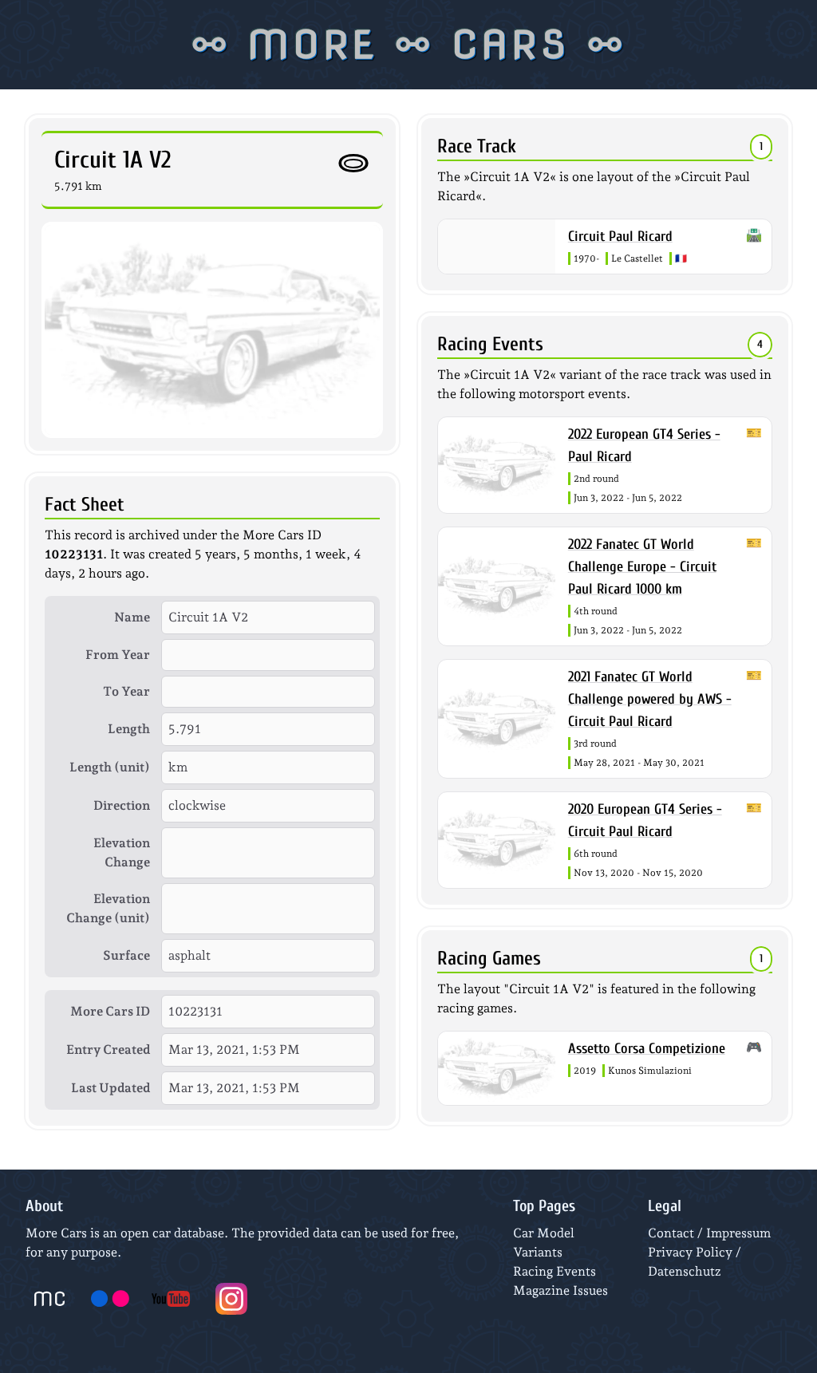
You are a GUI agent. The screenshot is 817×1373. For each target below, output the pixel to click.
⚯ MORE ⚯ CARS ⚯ (409, 45)
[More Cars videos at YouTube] (171, 1299)
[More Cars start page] (49, 1299)
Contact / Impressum (709, 1233)
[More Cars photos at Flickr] (110, 1299)
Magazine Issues (560, 1290)
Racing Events (554, 1271)
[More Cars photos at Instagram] (231, 1299)
